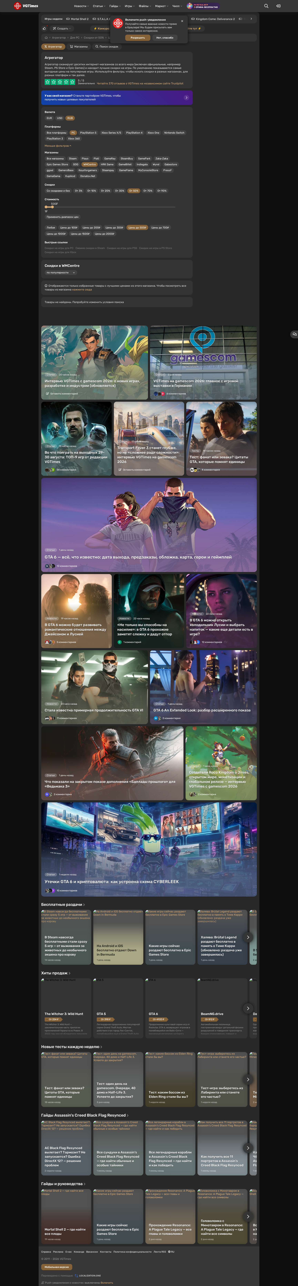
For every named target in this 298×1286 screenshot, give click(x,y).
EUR (49, 118)
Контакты (105, 1251)
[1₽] (46, 207)
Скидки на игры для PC (59, 248)
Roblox (248, 19)
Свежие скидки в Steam (90, 248)
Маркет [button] (160, 6)
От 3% (78, 190)
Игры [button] (128, 6)
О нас (68, 1251)
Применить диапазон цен (62, 216)
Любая (51, 227)
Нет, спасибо (164, 37)
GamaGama (53, 176)
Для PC (75, 37)
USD (59, 118)
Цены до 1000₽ (56, 233)
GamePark (144, 158)
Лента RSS (160, 1251)
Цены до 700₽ (160, 227)
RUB (70, 118)
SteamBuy (127, 158)
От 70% (147, 190)
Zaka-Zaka (162, 158)
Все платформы (56, 132)
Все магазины (55, 158)
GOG (75, 164)
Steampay (108, 170)
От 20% (105, 190)
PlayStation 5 (88, 132)
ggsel (50, 170)
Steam (73, 158)
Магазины (81, 46)
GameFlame (126, 170)
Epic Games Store (57, 164)
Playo (85, 158)
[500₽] (52, 207)
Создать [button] (62, 28)
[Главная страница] (26, 6)
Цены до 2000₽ (104, 233)
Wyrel (156, 164)
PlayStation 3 (55, 138)
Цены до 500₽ (137, 227)
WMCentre (89, 164)
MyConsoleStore (148, 170)
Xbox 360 (74, 138)
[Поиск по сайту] (266, 6)
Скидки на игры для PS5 (122, 248)
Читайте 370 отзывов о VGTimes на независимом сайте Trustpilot (140, 83)
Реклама (58, 1251)
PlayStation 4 (134, 132)
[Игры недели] (251, 19)
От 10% (91, 190)
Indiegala (142, 164)
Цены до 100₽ (68, 227)
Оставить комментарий (64, 393)
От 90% (161, 190)
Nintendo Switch (174, 132)
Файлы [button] (143, 6)
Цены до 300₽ (114, 227)
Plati (96, 158)
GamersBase (65, 170)
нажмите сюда (82, 289)
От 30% (119, 190)
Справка (46, 1251)
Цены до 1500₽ (80, 233)
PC (73, 132)
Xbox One (153, 132)
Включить (107, 1282)
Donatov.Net (87, 176)
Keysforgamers (88, 170)
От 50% (133, 190)
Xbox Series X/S (111, 132)
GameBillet (125, 164)
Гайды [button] (114, 6)
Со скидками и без (58, 190)
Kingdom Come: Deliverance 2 (215, 19)
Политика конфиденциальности (132, 1251)
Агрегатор (59, 37)
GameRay (110, 158)
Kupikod (70, 176)
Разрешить (138, 37)
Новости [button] (80, 6)
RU (172, 1251)
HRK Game (107, 164)
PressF (167, 170)
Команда (79, 1251)
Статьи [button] (98, 6)
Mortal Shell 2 (79, 19)
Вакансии (92, 1251)
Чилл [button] (176, 6)
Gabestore (171, 164)
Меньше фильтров (57, 145)
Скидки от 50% (94, 37)
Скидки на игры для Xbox (60, 252)
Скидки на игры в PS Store (155, 248)
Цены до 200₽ (91, 227)
